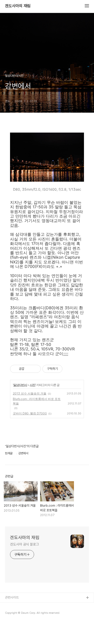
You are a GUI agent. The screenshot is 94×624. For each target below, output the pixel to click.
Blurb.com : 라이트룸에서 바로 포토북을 (37, 401)
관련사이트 (12, 597)
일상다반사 (20, 385)
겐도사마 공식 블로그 (24, 544)
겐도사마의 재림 (18, 6)
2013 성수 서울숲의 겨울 (29, 393)
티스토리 (10, 606)
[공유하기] (29, 369)
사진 (32, 385)
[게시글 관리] (35, 369)
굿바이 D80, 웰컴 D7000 (30, 413)
